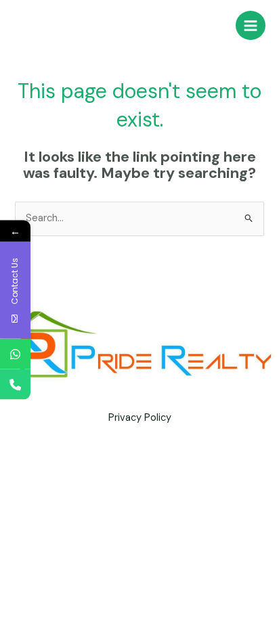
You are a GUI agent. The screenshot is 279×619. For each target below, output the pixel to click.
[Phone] (15, 384)
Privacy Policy (139, 417)
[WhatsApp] (15, 353)
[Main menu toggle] (250, 26)
